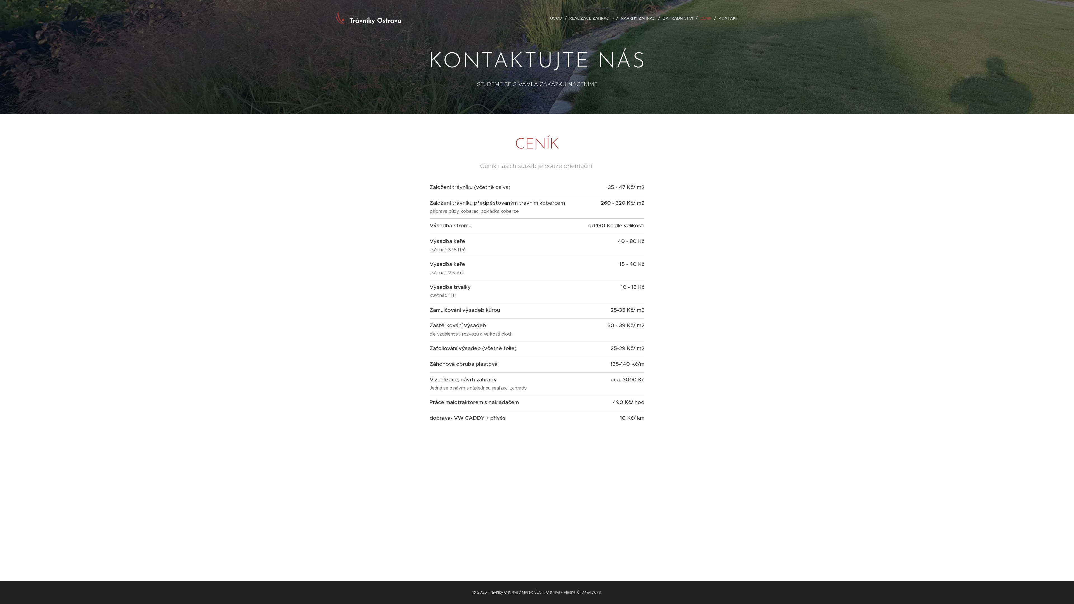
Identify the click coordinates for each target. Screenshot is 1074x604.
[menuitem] (558, 18)
